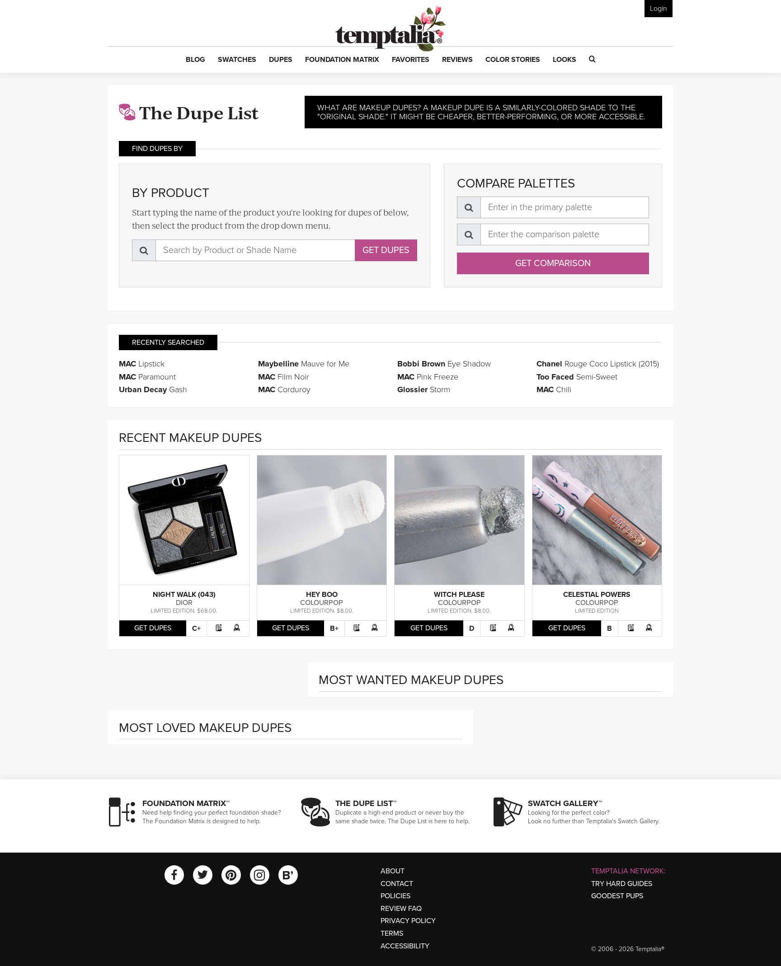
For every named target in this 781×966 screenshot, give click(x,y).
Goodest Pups (617, 895)
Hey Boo (322, 594)
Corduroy (284, 389)
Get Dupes (385, 250)
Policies (395, 895)
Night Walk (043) (184, 594)
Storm (423, 389)
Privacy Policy (408, 920)
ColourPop (321, 602)
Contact (397, 883)
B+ (334, 628)
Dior (184, 602)
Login (658, 8)
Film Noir (283, 377)
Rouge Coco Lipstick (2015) (597, 364)
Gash (153, 389)
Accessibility (405, 946)
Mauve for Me (303, 364)
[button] (195, 60)
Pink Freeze (427, 377)
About (393, 871)
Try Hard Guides (621, 883)
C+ (196, 628)
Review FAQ (401, 908)
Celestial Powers (596, 594)
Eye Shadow (444, 364)
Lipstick (142, 364)
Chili (553, 389)
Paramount (147, 377)
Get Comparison (553, 263)
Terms (392, 933)
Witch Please (459, 594)
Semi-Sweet (576, 377)
